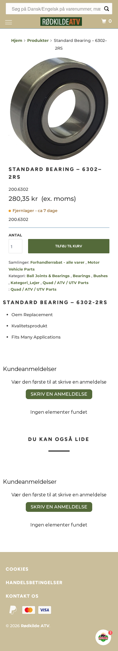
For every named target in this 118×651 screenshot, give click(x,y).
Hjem (16, 40)
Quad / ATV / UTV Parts (65, 282)
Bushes (100, 275)
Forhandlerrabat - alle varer (58, 262)
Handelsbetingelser (34, 582)
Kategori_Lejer (26, 282)
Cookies (17, 569)
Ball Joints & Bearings (49, 275)
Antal (15, 235)
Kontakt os (22, 596)
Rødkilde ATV (35, 625)
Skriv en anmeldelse (59, 394)
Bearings (82, 275)
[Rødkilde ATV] (61, 21)
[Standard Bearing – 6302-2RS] (59, 108)
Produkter (38, 40)
